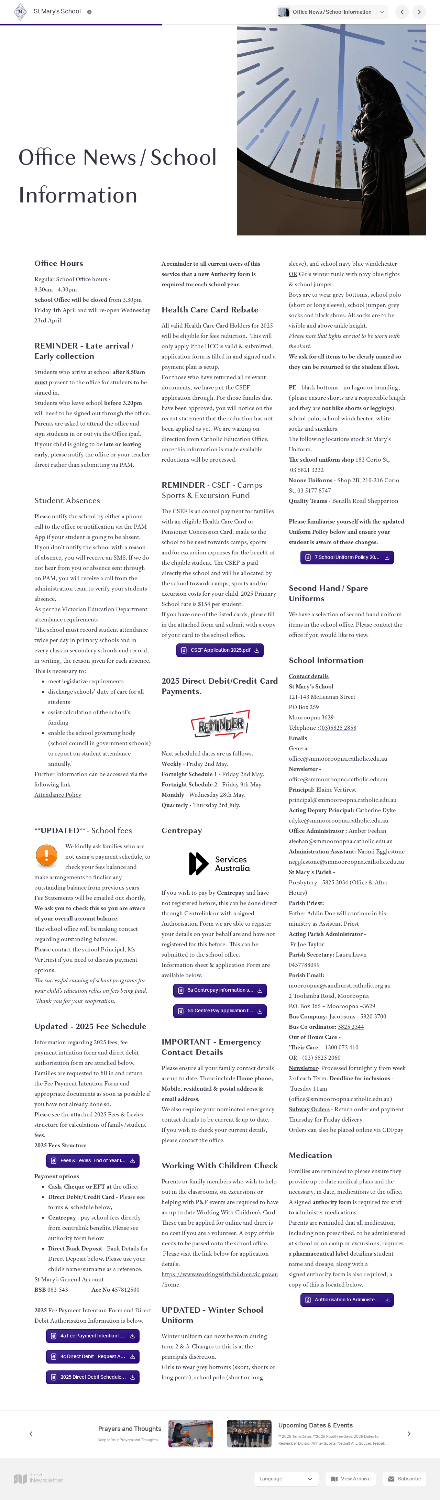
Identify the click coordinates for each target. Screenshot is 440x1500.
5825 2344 (351, 1026)
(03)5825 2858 (337, 727)
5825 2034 (335, 882)
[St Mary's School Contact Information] (89, 12)
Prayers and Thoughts (130, 1429)
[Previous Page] (402, 12)
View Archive (356, 1479)
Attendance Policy (57, 794)
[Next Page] (419, 12)
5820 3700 (373, 1016)
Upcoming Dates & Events (315, 1426)
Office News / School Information (332, 12)
